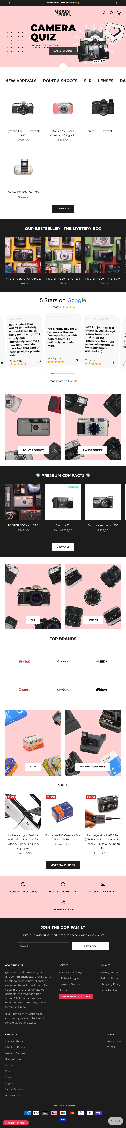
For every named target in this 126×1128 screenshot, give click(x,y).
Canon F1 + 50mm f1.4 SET (103, 131)
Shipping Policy (110, 984)
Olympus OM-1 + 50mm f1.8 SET (23, 133)
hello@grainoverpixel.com (22, 1022)
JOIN (89, 1117)
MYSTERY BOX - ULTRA (23, 525)
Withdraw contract (16, 1122)
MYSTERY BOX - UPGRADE (23, 278)
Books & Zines (14, 1089)
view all (63, 546)
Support (64, 990)
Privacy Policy (109, 972)
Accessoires (13, 1095)
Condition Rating (70, 972)
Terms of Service (70, 984)
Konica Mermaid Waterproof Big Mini (63, 133)
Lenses (105, 80)
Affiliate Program (70, 978)
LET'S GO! (90, 946)
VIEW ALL (63, 208)
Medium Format (16, 1047)
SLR (88, 80)
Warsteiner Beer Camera (23, 191)
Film (8, 1077)
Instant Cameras (16, 1053)
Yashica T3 (63, 525)
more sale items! (63, 865)
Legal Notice (108, 990)
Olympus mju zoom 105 (102, 525)
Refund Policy (109, 978)
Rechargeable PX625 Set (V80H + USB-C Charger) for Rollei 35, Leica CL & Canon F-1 (103, 842)
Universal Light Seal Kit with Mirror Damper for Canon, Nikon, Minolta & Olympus (23, 842)
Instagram (114, 1041)
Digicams (11, 1083)
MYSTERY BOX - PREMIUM (102, 278)
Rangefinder (13, 1059)
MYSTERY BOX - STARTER (63, 278)
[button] (46, 373)
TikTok (111, 1047)
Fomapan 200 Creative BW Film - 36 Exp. (63, 837)
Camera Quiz (62, 50)
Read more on (63, 381)
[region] (63, 43)
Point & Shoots (60, 80)
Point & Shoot (14, 1041)
